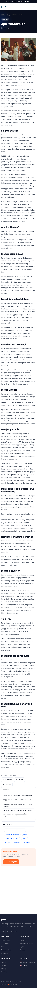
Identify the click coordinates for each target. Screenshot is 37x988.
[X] (7, 931)
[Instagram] (16, 931)
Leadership (8, 838)
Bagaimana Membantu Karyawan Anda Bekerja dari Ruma (17, 800)
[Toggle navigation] (34, 6)
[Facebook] (11, 931)
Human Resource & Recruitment (15, 830)
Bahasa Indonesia (27, 962)
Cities (3, 947)
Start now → (27, 1)
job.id (3, 920)
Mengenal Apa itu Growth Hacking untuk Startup (17, 810)
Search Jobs (12, 862)
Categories (5, 943)
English (23, 965)
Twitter (20, 780)
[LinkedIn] (3, 931)
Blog (8, 15)
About (3, 962)
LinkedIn (8, 785)
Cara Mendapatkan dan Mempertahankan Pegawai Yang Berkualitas (16, 815)
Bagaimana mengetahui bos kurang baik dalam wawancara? (17, 805)
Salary (24, 838)
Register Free (6, 950)
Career (25, 834)
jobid (3, 6)
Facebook (8, 780)
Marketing (17, 842)
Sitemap (4, 972)
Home (3, 15)
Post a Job (23, 940)
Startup (7, 842)
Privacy (3, 969)
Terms (3, 965)
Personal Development (12, 834)
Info (17, 838)
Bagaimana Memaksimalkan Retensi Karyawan (17, 795)
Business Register (26, 943)
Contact (22, 950)
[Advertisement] (18, 891)
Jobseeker (4, 953)
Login (22, 947)
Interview (27, 842)
